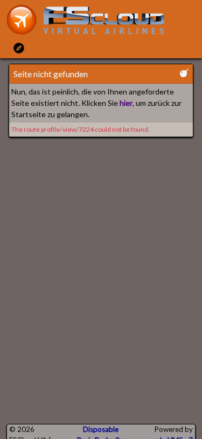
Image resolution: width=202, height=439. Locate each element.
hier (126, 102)
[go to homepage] (90, 19)
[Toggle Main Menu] (18, 47)
